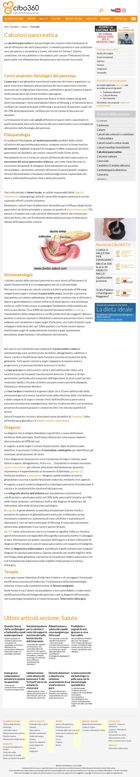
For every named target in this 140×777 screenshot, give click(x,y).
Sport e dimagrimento (64, 724)
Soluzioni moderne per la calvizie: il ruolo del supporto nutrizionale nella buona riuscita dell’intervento (36, 634)
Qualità (92, 18)
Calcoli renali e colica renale (113, 142)
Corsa (58, 739)
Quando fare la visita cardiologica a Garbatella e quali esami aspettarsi (15, 631)
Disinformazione (9, 736)
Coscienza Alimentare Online (93, 730)
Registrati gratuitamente (92, 724)
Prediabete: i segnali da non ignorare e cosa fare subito (79, 631)
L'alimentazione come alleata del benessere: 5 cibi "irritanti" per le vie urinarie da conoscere (36, 680)
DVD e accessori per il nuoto (120, 741)
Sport (31, 18)
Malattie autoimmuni (37, 733)
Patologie (35, 27)
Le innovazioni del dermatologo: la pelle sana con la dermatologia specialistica (81, 678)
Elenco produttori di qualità (14, 758)
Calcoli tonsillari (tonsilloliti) (113, 147)
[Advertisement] (115, 200)
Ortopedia (101, 72)
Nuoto (58, 745)
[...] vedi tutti (102, 121)
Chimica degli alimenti (11, 724)
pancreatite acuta (77, 209)
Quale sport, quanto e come (67, 733)
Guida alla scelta (9, 752)
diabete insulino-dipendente (53, 420)
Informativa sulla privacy (118, 748)
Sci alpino (59, 736)
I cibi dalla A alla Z (10, 730)
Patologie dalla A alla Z (107, 49)
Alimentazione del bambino (14, 733)
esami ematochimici (15, 467)
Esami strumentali (105, 57)
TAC (10, 531)
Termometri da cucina (117, 735)
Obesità (32, 727)
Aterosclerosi (34, 730)
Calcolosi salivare (107, 156)
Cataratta (102, 174)
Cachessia (103, 125)
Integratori (102, 69)
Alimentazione (14, 18)
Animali (105, 18)
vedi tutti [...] (102, 179)
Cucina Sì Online (88, 727)
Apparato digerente (37, 742)
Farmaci (100, 65)
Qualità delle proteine (104, 279)
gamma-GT (77, 471)
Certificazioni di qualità (12, 755)
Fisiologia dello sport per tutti (67, 730)
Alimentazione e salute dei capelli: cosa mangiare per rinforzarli (59, 631)
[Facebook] (124, 10)
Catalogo (120, 18)
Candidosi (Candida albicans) (113, 165)
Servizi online (73, 18)
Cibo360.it (14, 27)
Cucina (56, 18)
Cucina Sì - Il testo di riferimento (117, 725)
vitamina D (77, 416)
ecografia (10, 510)
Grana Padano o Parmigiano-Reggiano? (104, 293)
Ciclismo (59, 742)
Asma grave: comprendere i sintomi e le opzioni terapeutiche (14, 677)
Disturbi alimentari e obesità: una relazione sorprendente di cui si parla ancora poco (59, 680)
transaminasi (34, 475)
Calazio (101, 129)
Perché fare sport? (63, 727)
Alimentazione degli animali (14, 739)
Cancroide (103, 160)
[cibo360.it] (21, 14)
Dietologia (7, 727)
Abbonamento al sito (117, 738)
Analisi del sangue (105, 53)
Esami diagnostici (36, 745)
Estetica (100, 61)
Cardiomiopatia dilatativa (111, 169)
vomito (77, 309)
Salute (43, 18)
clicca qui (120, 85)
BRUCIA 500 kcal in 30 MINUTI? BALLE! (104, 268)
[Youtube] (115, 10)
